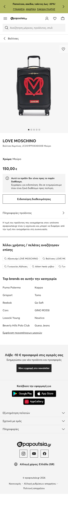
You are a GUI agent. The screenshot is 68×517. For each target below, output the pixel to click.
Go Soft (39, 302)
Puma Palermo (12, 287)
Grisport (8, 295)
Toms (38, 295)
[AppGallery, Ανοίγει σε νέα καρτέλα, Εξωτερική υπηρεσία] (34, 401)
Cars (5, 310)
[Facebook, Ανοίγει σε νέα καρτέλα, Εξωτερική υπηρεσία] (45, 454)
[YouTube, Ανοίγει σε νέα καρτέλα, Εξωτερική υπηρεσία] (34, 454)
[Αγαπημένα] (55, 18)
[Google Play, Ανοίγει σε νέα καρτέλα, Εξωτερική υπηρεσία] (22, 393)
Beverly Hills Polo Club (16, 325)
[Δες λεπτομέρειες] (63, 213)
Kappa (39, 287)
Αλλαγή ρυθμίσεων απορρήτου (40, 483)
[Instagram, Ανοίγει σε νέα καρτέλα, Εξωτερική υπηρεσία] (23, 454)
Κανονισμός (15, 483)
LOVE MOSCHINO (19, 140)
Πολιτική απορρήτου (34, 488)
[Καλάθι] (63, 18)
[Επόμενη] (63, 7)
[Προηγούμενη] (5, 7)
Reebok (7, 302)
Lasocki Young (11, 317)
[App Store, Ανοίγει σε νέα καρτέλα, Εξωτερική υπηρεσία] (45, 393)
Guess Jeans (42, 325)
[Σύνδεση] (47, 18)
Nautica (39, 317)
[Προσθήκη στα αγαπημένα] (63, 49)
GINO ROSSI (42, 310)
